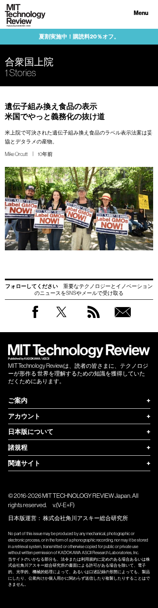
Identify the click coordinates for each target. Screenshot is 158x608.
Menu (141, 13)
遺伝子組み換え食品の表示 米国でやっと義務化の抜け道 (55, 111)
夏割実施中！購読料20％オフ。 (79, 36)
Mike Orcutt (16, 154)
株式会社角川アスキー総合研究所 (85, 518)
